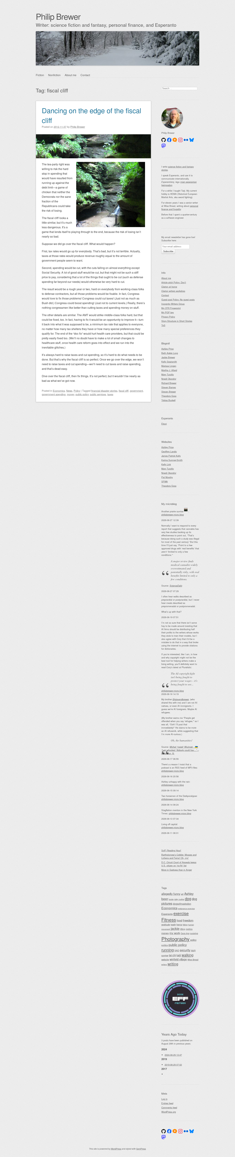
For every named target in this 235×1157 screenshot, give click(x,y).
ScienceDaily (176, 585)
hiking (185, 924)
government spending (54, 394)
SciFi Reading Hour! (171, 850)
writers (164, 964)
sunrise (164, 955)
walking (187, 954)
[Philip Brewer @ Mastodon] (163, 145)
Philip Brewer (58, 16)
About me (70, 75)
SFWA (164, 481)
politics (164, 945)
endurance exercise (186, 908)
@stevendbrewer (181, 699)
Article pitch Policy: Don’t (173, 282)
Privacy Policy (168, 316)
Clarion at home (169, 286)
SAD (176, 950)
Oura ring (185, 933)
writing (173, 963)
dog (188, 898)
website (165, 959)
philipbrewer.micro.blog (172, 514)
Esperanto (167, 914)
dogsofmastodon (182, 903)
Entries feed (167, 1103)
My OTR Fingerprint (171, 308)
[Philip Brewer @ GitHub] (163, 140)
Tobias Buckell (168, 400)
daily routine (179, 899)
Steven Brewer (168, 391)
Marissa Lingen (168, 366)
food (179, 920)
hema (179, 924)
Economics (59, 390)
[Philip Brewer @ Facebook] (169, 140)
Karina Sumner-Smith (172, 460)
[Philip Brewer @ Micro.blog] (175, 140)
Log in (164, 1099)
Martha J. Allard (169, 370)
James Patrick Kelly (171, 455)
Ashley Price (167, 348)
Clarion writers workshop (173, 291)
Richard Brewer (168, 383)
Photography (175, 938)
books (171, 899)
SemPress (141, 1148)
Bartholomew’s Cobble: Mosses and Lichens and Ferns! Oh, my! (178, 856)
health (173, 924)
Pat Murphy (167, 477)
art (182, 894)
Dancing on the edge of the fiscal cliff (91, 115)
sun (193, 950)
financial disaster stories (104, 390)
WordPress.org (168, 1111)
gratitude (165, 924)
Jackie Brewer (168, 357)
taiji (179, 955)
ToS (163, 325)
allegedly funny (170, 894)
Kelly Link (166, 464)
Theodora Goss (168, 396)
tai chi (172, 955)
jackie (175, 928)
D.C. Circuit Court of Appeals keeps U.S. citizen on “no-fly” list (178, 864)
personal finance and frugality (179, 207)
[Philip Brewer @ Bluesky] (191, 140)
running (167, 949)
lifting (182, 929)
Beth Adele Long (169, 353)
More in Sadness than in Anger (176, 869)
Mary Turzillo (167, 374)
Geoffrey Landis (169, 451)
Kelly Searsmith (169, 361)
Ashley (189, 893)
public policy (82, 394)
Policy (77, 390)
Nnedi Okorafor (168, 378)
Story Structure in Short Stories (176, 321)
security (185, 950)
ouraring (194, 933)
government (136, 390)
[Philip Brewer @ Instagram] (180, 140)
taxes (110, 394)
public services (98, 394)
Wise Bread (193, 959)
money (70, 394)
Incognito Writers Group (173, 303)
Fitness (168, 919)
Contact (85, 75)
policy (193, 940)
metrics (189, 929)
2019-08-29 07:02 (173, 1064)
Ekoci (164, 423)
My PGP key (167, 312)
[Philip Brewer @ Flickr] (186, 140)
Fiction (40, 75)
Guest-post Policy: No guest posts (178, 299)
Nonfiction (54, 75)
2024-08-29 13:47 (173, 1054)
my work (174, 933)
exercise (181, 913)
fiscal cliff (124, 390)
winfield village (178, 959)
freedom (188, 920)
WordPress (116, 1148)
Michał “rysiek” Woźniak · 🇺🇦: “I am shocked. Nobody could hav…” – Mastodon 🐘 (180, 750)
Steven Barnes (168, 387)
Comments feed (169, 1107)
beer (164, 898)
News (69, 390)
